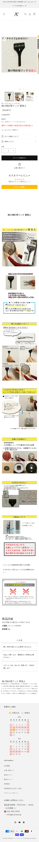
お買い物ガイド (19, 168)
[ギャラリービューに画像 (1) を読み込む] (9, 96)
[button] (4, 14)
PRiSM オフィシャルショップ (16, 838)
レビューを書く (19, 187)
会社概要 (7, 766)
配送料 (6, 121)
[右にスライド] (24, 89)
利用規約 (7, 784)
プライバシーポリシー (11, 793)
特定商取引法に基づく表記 (13, 788)
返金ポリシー (8, 775)
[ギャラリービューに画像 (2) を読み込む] (19, 96)
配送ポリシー (8, 779)
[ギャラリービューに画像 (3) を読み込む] (29, 96)
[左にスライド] (15, 89)
